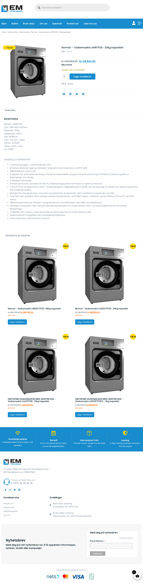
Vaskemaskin (24, 32)
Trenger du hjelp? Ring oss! (23, 480)
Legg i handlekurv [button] (17, 322)
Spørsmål (57, 23)
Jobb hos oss (90, 23)
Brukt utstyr (29, 23)
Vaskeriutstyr (13, 32)
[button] (63, 94)
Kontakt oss (73, 23)
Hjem (4, 23)
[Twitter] (15, 490)
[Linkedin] (19, 490)
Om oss (43, 23)
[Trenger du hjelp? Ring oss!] (6, 482)
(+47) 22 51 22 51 (22, 483)
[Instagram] (10, 490)
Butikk (15, 23)
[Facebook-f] (5, 490)
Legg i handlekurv (82, 76)
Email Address (97, 541)
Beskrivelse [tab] (10, 110)
